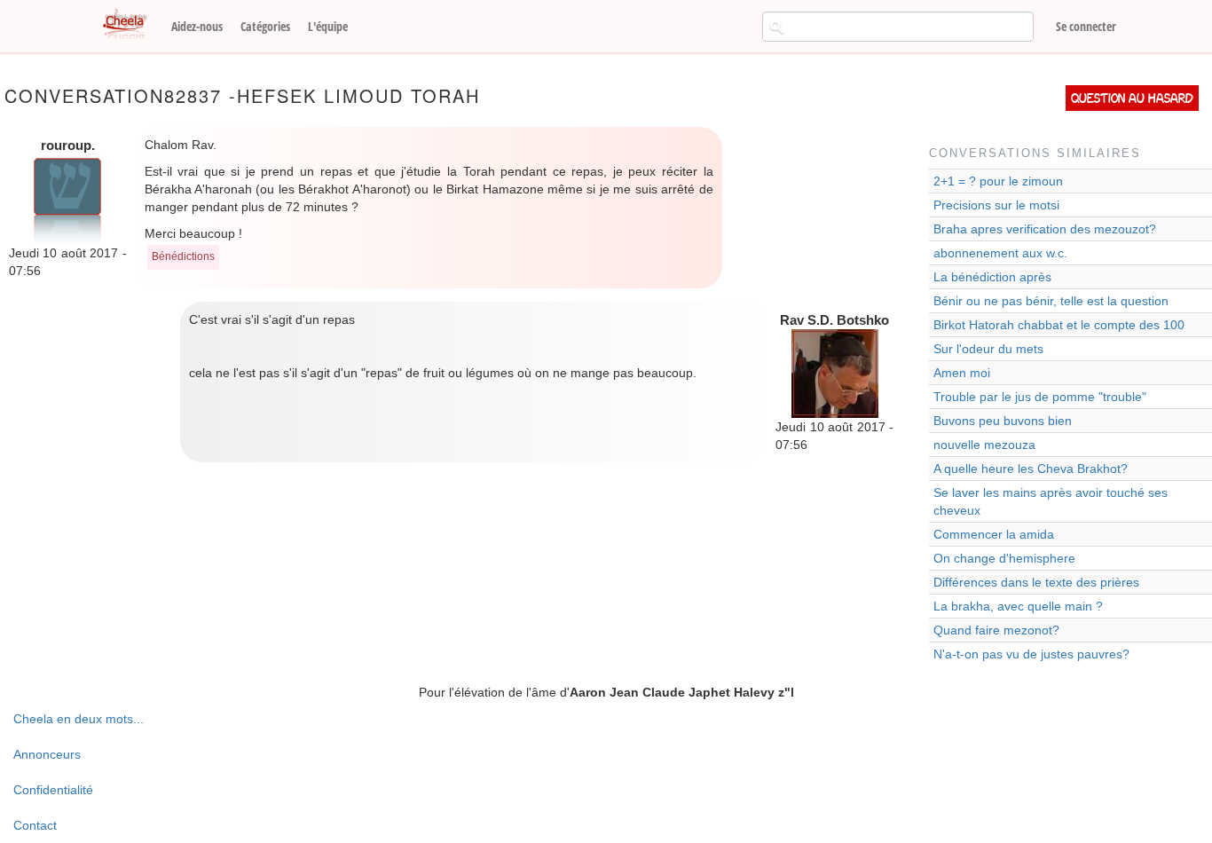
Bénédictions (183, 256)
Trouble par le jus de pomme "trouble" (1039, 397)
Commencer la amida (993, 534)
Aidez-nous (197, 26)
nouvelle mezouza (984, 444)
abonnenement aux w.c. (1000, 253)
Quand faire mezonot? (996, 630)
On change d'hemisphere (1004, 558)
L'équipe (328, 26)
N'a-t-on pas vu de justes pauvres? (1031, 654)
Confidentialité (53, 790)
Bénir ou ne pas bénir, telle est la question (1051, 301)
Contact (35, 825)
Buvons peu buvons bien (1002, 421)
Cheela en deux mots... (78, 719)
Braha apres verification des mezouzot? (1044, 229)
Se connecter (1086, 26)
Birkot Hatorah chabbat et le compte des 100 (1058, 325)
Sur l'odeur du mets (988, 349)
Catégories (265, 26)
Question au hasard (1132, 98)
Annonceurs (47, 754)
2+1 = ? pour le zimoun (998, 181)
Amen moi (961, 373)
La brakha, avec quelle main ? (1018, 606)
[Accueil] (131, 25)
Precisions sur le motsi (996, 205)
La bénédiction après (992, 277)
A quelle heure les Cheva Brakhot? (1030, 468)
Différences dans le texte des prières (1036, 582)
